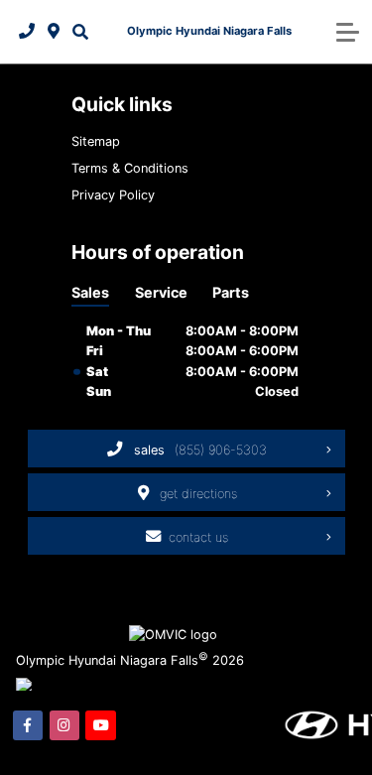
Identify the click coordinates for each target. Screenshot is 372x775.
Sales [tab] (90, 292)
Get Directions (198, 493)
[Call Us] (27, 32)
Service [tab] (161, 292)
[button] (79, 32)
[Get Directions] (54, 32)
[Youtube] (100, 725)
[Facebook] (28, 725)
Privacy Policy (113, 195)
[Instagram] (64, 725)
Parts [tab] (230, 292)
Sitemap (95, 141)
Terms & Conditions (129, 168)
